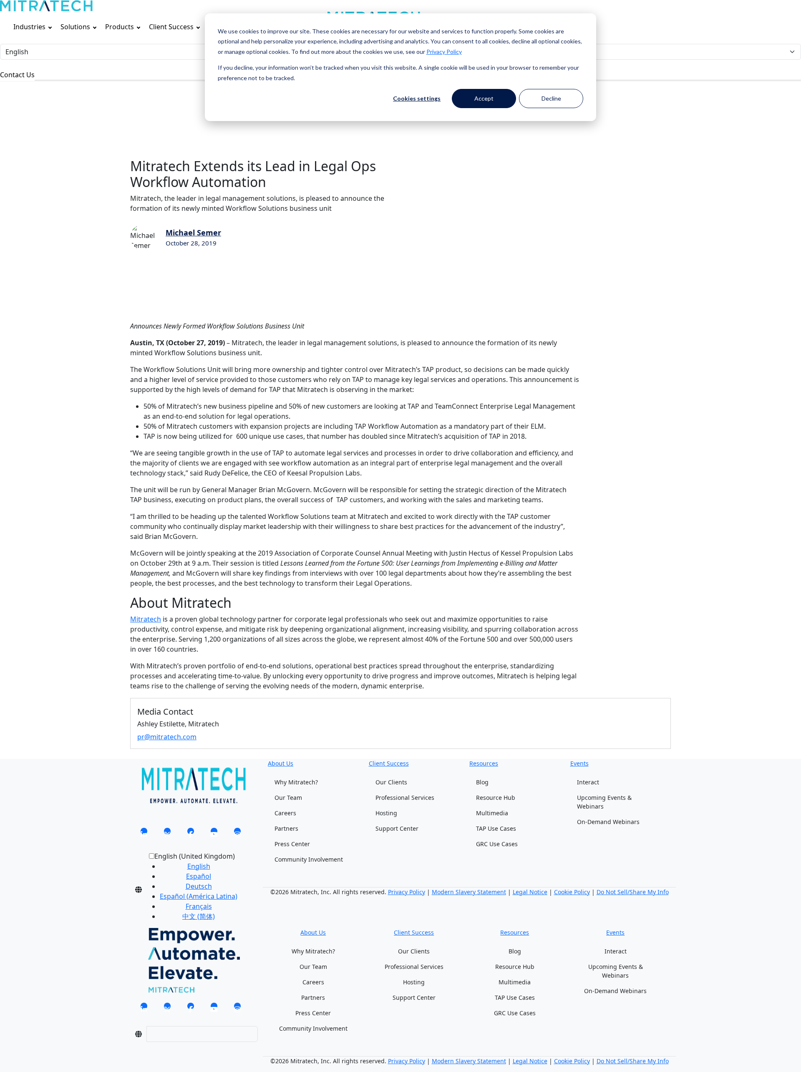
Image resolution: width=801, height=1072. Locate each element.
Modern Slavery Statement (469, 892)
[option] (198, 866)
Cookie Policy (572, 892)
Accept (484, 98)
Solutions (75, 26)
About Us (280, 763)
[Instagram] (237, 833)
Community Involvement (309, 859)
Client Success (171, 26)
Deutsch (199, 886)
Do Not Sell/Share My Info (633, 892)
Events (579, 763)
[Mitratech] (46, 5)
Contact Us (17, 74)
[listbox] (191, 889)
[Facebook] (190, 833)
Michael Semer (193, 233)
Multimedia (492, 813)
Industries (29, 26)
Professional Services (404, 797)
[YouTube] (214, 833)
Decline (551, 98)
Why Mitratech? (296, 782)
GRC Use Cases (497, 844)
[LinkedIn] (144, 833)
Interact (588, 782)
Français (199, 906)
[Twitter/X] (167, 833)
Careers (285, 813)
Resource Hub (495, 797)
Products (119, 26)
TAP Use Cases (496, 828)
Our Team (288, 797)
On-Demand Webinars (608, 822)
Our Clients (391, 782)
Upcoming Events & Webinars (604, 802)
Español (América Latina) (198, 896)
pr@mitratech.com (166, 736)
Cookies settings (417, 98)
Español (198, 876)
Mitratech (145, 619)
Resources (483, 763)
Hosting (386, 813)
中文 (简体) (198, 916)
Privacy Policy (444, 51)
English (198, 866)
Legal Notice (530, 892)
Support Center (396, 828)
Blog (482, 782)
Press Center (292, 844)
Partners (286, 828)
